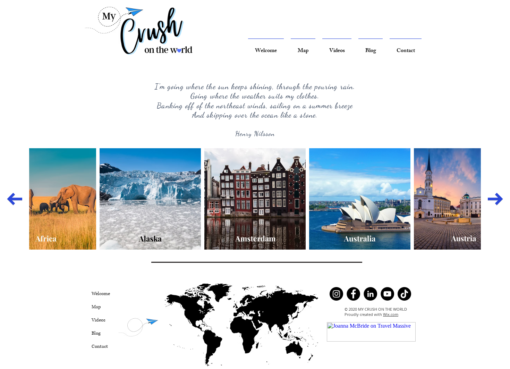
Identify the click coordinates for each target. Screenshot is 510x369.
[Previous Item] (14, 199)
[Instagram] (336, 294)
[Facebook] (353, 294)
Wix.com (390, 314)
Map (96, 307)
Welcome (101, 294)
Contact (100, 346)
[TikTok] (404, 294)
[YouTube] (387, 294)
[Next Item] (495, 199)
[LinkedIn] (370, 294)
